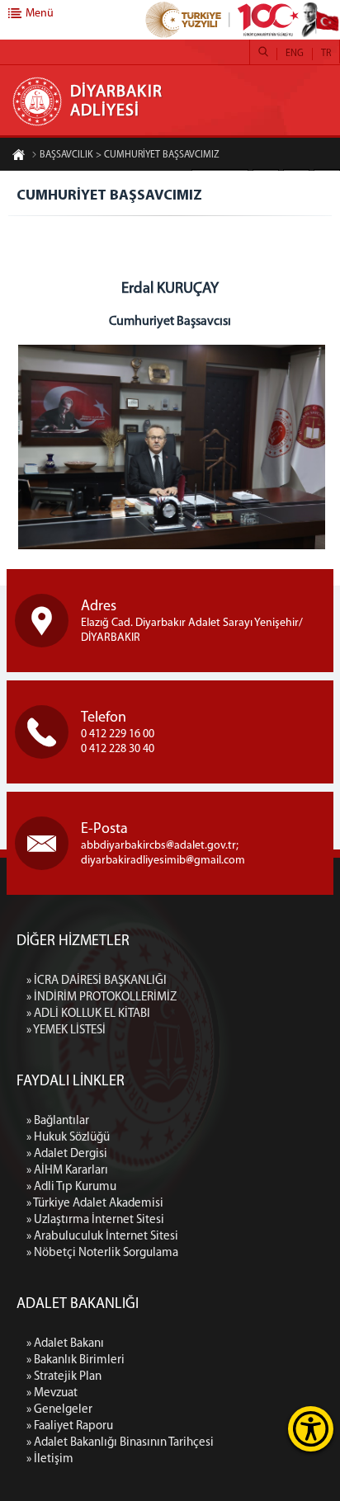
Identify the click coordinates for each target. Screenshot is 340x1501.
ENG (295, 54)
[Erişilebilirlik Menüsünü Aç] (310, 1429)
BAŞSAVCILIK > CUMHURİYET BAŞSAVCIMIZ (130, 155)
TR (326, 54)
